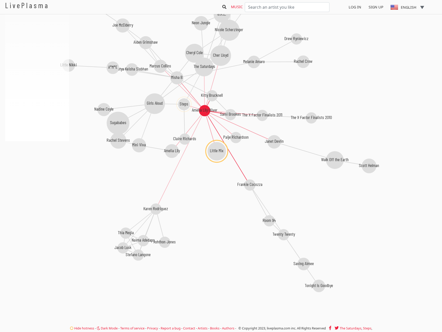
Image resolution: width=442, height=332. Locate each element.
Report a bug (171, 328)
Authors (228, 328)
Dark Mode (109, 328)
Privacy (152, 328)
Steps (367, 328)
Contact (189, 328)
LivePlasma (27, 5)
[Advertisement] (37, 168)
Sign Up (376, 7)
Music (237, 6)
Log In (355, 7)
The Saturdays (350, 328)
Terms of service (132, 328)
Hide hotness (83, 328)
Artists (202, 328)
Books (214, 328)
